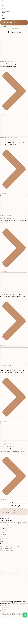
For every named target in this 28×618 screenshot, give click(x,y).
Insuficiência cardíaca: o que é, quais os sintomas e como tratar (13, 143)
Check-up (3, 441)
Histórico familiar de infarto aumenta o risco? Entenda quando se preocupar (14, 450)
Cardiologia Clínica (6, 215)
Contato (3, 18)
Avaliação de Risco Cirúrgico (9, 292)
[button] (5, 26)
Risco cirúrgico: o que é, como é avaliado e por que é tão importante (12, 295)
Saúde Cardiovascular (7, 140)
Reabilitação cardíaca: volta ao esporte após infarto (13, 222)
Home (2, 5)
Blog (2, 15)
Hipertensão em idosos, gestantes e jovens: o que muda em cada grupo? (12, 371)
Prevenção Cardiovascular (8, 61)
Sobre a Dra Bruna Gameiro (5, 12)
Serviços (3, 8)
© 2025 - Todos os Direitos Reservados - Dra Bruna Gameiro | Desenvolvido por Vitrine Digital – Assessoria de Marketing (14, 614)
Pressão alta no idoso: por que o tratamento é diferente (11, 65)
